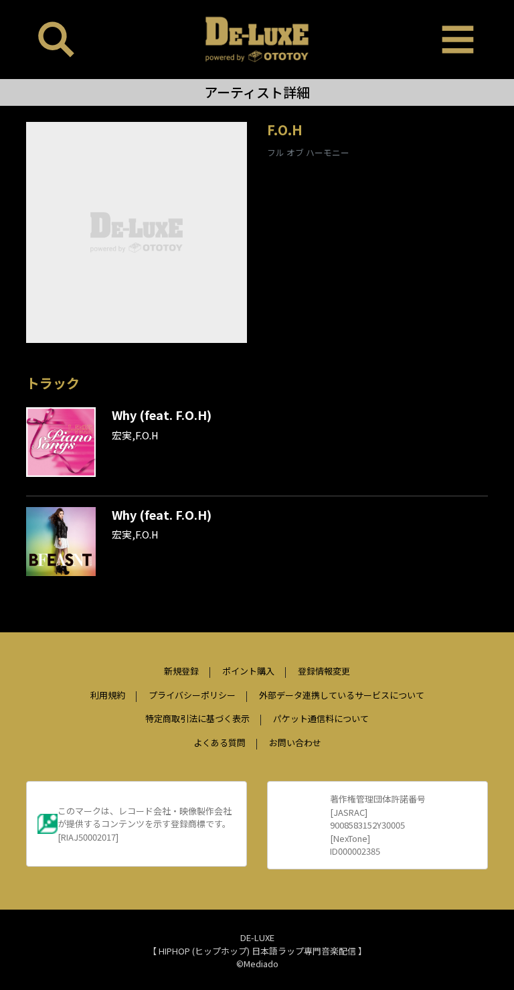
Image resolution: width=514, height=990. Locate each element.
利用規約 (107, 695)
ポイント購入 (248, 670)
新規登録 (181, 670)
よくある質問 (219, 742)
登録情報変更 (324, 670)
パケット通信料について (321, 718)
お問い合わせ (295, 742)
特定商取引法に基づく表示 (197, 718)
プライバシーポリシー (192, 695)
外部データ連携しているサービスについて (341, 695)
